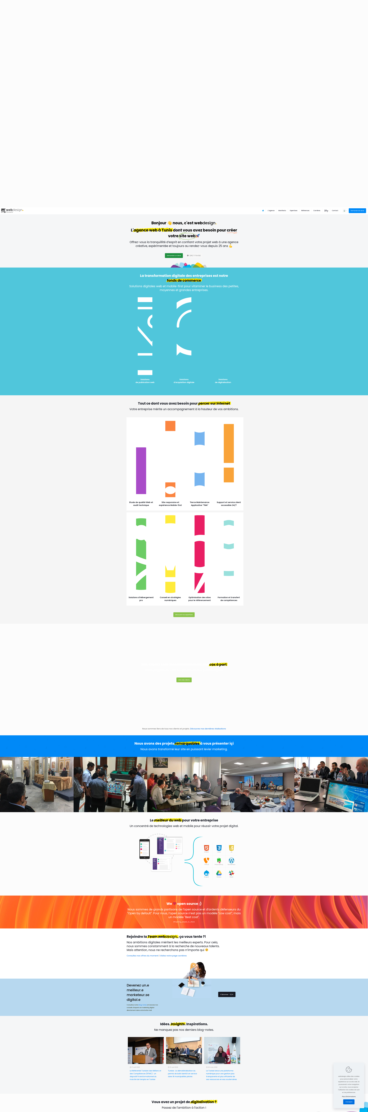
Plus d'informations (349, 1097)
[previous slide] (1, 784)
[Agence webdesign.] (12, 210)
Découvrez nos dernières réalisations (208, 728)
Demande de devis (357, 211)
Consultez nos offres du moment (142, 955)
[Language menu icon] (345, 211)
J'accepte (348, 1102)
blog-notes (143, 1005)
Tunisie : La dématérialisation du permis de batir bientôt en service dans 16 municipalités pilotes (182, 1074)
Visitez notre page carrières (173, 955)
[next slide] (366, 784)
